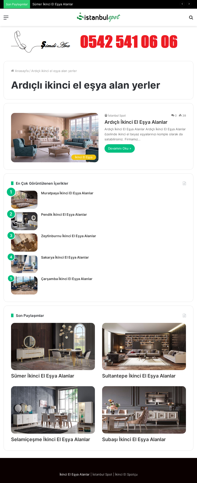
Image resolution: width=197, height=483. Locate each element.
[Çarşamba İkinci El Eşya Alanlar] (24, 285)
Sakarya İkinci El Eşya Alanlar (65, 257)
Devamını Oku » (119, 148)
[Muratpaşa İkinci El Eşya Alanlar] (24, 200)
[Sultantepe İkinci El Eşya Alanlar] (144, 346)
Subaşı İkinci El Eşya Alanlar (134, 439)
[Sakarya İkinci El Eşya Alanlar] (24, 264)
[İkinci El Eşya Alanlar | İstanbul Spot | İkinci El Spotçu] (98, 17)
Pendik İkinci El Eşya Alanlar (64, 214)
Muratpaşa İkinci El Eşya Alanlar (67, 193)
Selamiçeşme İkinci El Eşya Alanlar (50, 439)
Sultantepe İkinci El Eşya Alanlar (139, 376)
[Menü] (6, 19)
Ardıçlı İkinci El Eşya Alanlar (136, 122)
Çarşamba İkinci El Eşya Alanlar (66, 279)
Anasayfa (21, 71)
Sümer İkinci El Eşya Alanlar (52, 4)
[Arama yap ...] (191, 19)
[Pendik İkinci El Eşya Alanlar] (24, 221)
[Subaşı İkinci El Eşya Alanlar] (144, 410)
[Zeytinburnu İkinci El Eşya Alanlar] (24, 243)
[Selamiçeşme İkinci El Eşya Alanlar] (53, 410)
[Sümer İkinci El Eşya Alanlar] (53, 346)
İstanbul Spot (117, 115)
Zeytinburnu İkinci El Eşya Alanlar (68, 236)
